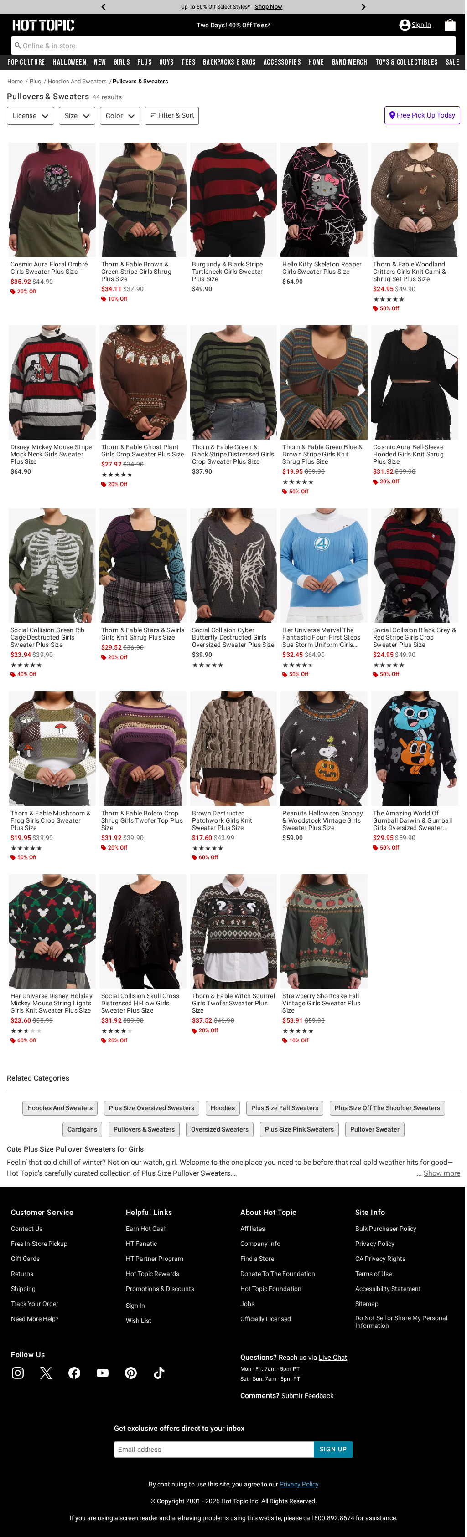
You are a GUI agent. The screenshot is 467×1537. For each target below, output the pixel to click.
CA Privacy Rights (380, 1258)
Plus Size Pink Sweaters (299, 1129)
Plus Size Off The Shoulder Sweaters (387, 1108)
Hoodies (223, 1108)
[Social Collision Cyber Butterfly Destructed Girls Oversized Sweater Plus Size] (233, 565)
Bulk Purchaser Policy (385, 1228)
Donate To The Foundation (277, 1273)
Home (316, 62)
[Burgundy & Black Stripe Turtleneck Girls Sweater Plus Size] (233, 200)
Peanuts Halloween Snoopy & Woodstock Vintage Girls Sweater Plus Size (322, 820)
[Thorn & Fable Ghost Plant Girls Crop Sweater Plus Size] (143, 382)
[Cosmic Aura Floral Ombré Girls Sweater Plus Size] (52, 200)
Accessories (282, 62)
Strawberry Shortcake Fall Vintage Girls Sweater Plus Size (321, 1003)
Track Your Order (34, 1303)
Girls (122, 62)
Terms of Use (373, 1273)
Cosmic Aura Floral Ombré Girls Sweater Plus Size (49, 268)
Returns (22, 1273)
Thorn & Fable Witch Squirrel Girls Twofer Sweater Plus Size (233, 1003)
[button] (416, 25)
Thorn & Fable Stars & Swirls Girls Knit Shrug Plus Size (142, 633)
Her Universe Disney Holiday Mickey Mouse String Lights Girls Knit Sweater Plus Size (51, 1003)
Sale (453, 62)
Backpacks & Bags (229, 62)
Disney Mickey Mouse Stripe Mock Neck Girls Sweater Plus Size (51, 454)
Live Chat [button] (333, 1357)
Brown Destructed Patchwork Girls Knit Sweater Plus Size (222, 820)
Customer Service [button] (42, 1212)
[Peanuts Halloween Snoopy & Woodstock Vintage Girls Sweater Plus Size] (324, 748)
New (100, 62)
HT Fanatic (141, 1243)
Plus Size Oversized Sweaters (151, 1108)
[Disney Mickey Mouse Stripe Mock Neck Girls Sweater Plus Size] (52, 382)
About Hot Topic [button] (268, 1212)
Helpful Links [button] (149, 1212)
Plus (144, 62)
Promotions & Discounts (160, 1288)
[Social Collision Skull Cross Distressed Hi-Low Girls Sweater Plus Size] (143, 931)
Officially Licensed (265, 1318)
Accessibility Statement (388, 1288)
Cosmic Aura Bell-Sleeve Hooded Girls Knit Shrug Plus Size (408, 454)
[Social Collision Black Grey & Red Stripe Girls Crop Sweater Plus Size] (414, 565)
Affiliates (252, 1228)
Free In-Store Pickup (39, 1243)
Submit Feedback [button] (307, 1396)
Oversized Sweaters (220, 1129)
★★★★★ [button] (388, 299)
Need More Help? (35, 1318)
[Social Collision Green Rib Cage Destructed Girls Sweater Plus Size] (52, 565)
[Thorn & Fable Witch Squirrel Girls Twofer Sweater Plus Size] (233, 931)
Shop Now (268, 6)
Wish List (138, 1320)
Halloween (69, 62)
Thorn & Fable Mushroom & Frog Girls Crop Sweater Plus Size (50, 820)
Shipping (23, 1288)
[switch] (422, 115)
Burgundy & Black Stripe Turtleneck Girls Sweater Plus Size (227, 271)
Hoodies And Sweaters (77, 81)
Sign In (135, 1305)
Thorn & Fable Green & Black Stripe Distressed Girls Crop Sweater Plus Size (233, 454)
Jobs (247, 1303)
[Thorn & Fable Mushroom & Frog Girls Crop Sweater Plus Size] (52, 748)
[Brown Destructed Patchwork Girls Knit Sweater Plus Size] (233, 748)
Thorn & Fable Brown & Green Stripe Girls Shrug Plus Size (136, 271)
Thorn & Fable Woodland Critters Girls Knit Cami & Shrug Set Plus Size (409, 271)
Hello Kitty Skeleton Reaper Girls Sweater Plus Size (322, 268)
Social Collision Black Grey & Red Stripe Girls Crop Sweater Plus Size (414, 637)
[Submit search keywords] (18, 45)
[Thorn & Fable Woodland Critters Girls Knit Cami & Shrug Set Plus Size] (414, 200)
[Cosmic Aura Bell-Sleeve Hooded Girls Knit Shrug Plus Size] (414, 382)
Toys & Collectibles (406, 62)
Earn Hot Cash (146, 1228)
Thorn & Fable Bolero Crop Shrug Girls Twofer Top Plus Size (142, 820)
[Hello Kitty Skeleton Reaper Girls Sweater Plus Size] (324, 200)
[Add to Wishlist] (86, 151)
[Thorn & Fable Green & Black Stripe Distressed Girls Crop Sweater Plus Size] (233, 382)
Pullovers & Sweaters (144, 1129)
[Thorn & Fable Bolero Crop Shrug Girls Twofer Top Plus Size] (143, 748)
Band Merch (350, 62)
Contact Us (26, 1228)
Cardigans (82, 1129)
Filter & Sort (176, 115)
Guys (166, 62)
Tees (188, 62)
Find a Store (257, 1258)
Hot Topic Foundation (270, 1288)
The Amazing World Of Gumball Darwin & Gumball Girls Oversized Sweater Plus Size (412, 820)
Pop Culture (26, 62)
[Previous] (103, 6)
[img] (18, 1373)
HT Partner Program (154, 1258)
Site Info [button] (370, 1212)
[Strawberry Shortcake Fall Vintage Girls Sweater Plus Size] (324, 931)
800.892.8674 (334, 1518)
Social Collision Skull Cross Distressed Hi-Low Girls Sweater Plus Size (140, 1003)
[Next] (363, 6)
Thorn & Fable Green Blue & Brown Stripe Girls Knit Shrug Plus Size (322, 454)
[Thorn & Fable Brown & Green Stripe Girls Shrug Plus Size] (143, 200)
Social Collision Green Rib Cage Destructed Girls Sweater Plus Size (47, 637)
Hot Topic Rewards (152, 1273)
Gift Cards (25, 1258)
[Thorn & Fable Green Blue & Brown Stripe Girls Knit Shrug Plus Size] (324, 382)
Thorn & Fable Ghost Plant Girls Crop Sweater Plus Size (142, 450)
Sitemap (367, 1303)
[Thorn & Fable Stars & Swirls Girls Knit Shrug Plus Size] (143, 565)
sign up (333, 1449)
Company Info (260, 1243)
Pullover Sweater (375, 1129)
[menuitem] (450, 25)
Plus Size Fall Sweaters (284, 1108)
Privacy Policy (374, 1243)
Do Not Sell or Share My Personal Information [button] (401, 1321)
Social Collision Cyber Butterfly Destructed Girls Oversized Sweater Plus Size (233, 637)
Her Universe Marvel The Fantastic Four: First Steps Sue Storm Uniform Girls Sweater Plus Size (321, 637)
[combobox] (233, 45)
